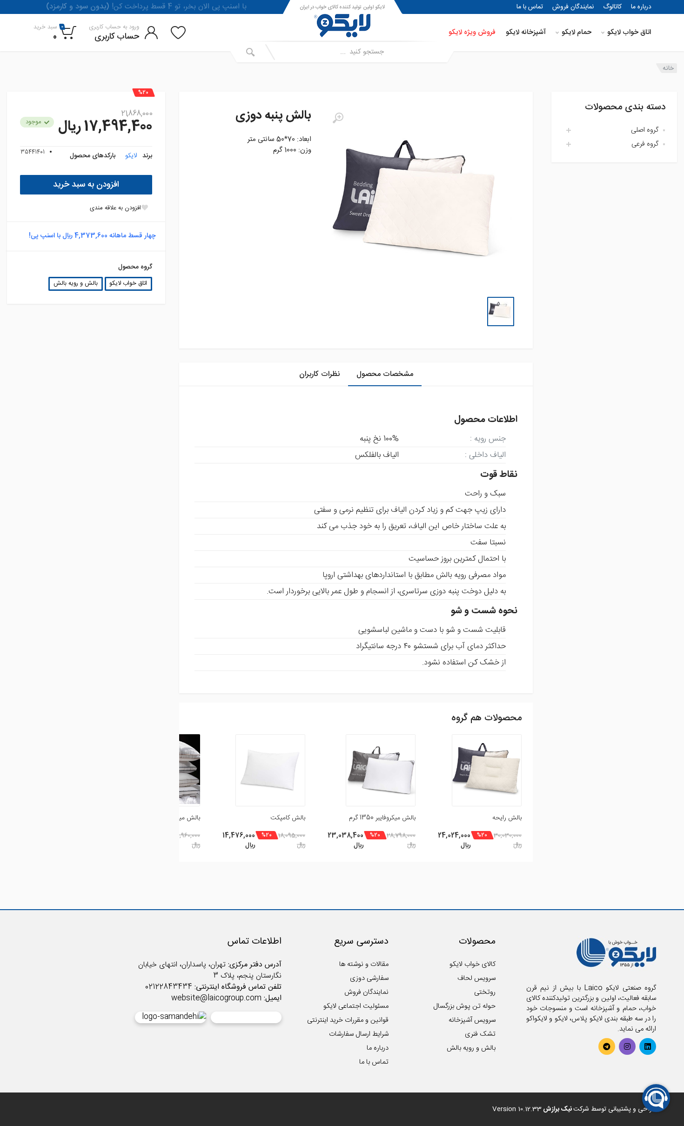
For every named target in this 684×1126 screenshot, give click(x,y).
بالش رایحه (507, 818)
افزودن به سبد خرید (86, 185)
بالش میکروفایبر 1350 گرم (382, 818)
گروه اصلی (644, 130)
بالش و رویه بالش (76, 283)
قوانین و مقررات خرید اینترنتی (348, 1020)
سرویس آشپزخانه (472, 1020)
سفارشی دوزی (369, 978)
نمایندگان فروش (573, 7)
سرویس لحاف (476, 978)
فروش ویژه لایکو (472, 32)
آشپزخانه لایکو (526, 32)
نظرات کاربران (319, 374)
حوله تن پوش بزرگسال (464, 1006)
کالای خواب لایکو (472, 964)
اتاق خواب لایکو (629, 32)
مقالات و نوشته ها (364, 964)
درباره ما (641, 7)
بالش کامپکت (287, 818)
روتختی (485, 992)
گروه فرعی (644, 144)
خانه (668, 68)
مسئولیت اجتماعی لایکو (356, 1006)
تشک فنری (480, 1034)
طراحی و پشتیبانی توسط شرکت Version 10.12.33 (574, 1109)
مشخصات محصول (384, 374)
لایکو (131, 155)
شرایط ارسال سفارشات (359, 1034)
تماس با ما (529, 7)
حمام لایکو (576, 32)
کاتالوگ (612, 7)
